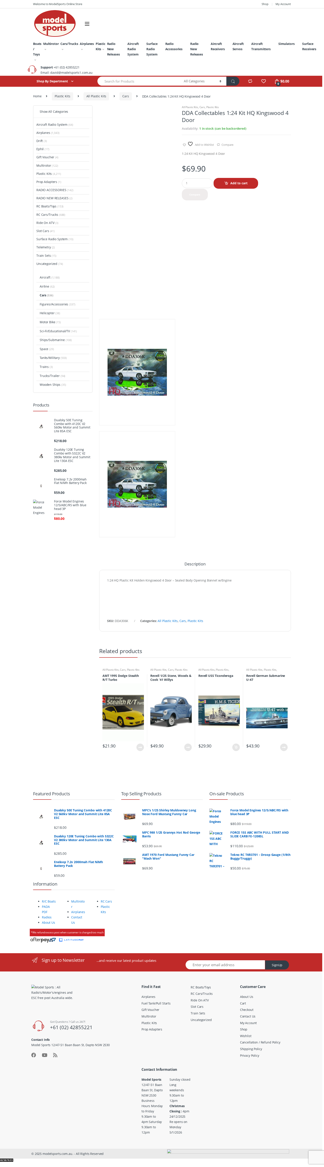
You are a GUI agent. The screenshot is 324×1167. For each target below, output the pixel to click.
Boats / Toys (37, 49)
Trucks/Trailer (52, 376)
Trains (46, 367)
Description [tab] (194, 564)
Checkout (246, 1010)
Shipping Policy (251, 1049)
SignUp (277, 965)
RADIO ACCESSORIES (54, 190)
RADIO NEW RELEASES (54, 198)
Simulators (286, 44)
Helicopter (50, 313)
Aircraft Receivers (218, 46)
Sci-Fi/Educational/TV (58, 331)
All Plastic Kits (96, 96)
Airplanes (87, 44)
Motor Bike (50, 322)
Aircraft (50, 277)
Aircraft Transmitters (260, 46)
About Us (48, 922)
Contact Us (248, 1016)
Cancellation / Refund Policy (260, 1042)
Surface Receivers (309, 46)
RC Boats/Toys (49, 206)
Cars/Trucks (69, 44)
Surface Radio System (151, 49)
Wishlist (245, 1036)
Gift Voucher (47, 157)
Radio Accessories (173, 46)
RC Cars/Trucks (50, 214)
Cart (243, 1003)
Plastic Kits (100, 46)
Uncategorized (49, 264)
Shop (265, 4)
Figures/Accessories (57, 304)
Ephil (42, 149)
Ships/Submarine (56, 340)
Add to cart (239, 183)
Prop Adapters (48, 182)
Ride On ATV (47, 223)
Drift (41, 141)
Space (47, 349)
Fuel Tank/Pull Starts (156, 1003)
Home (37, 96)
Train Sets (46, 255)
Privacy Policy (249, 1055)
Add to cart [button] (236, 747)
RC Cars (106, 901)
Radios (47, 917)
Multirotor (51, 44)
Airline (47, 286)
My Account (283, 4)
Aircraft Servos (238, 46)
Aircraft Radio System (133, 49)
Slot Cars (45, 231)
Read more (140, 747)
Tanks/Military (53, 358)
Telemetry (45, 247)
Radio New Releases (113, 49)
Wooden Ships (53, 384)
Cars (125, 96)
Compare (227, 145)
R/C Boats (49, 901)
